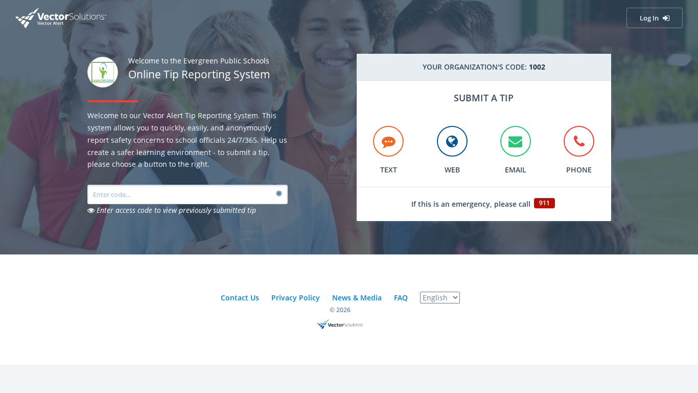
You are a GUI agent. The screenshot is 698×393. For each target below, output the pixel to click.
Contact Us (240, 297)
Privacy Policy (295, 297)
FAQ (401, 297)
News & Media (357, 297)
